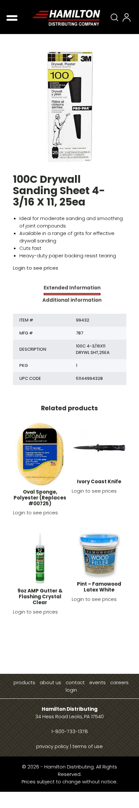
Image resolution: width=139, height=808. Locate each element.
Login (71, 689)
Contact (75, 682)
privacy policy (52, 746)
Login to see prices (35, 267)
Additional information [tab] (72, 300)
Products (24, 682)
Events (97, 682)
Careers (119, 682)
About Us (50, 682)
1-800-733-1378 (69, 731)
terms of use (87, 746)
